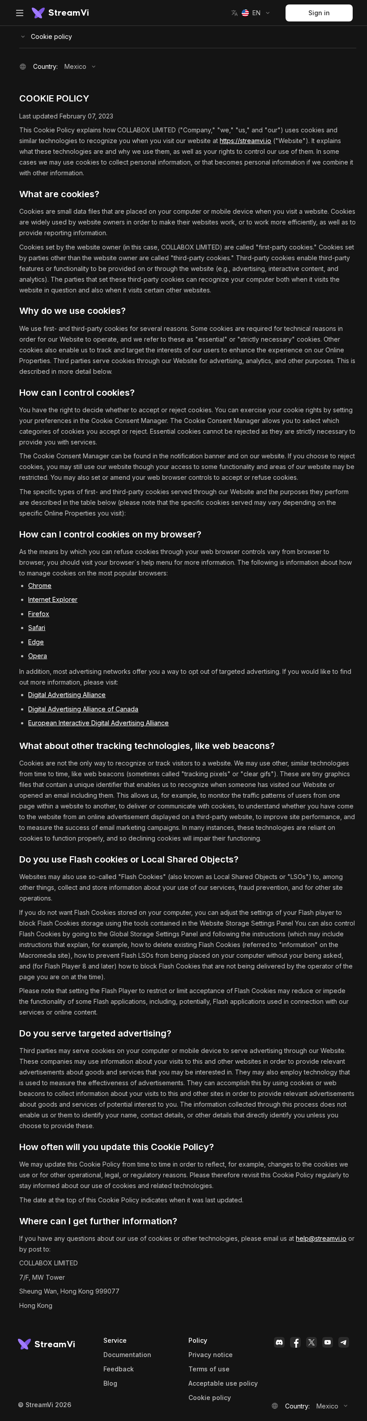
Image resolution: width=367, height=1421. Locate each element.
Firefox (38, 613)
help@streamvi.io (321, 1238)
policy (209, 1397)
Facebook (295, 1342)
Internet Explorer (52, 599)
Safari (36, 627)
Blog (110, 1383)
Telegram (343, 1342)
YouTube (327, 1342)
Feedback (118, 1369)
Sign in (319, 13)
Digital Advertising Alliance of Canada (83, 709)
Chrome (39, 585)
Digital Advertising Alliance (67, 694)
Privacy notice (210, 1354)
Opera (37, 656)
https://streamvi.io (245, 140)
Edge (36, 642)
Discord (279, 1342)
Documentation (127, 1354)
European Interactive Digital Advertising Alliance (98, 723)
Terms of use (209, 1369)
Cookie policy (51, 36)
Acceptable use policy (223, 1383)
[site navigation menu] (19, 13)
